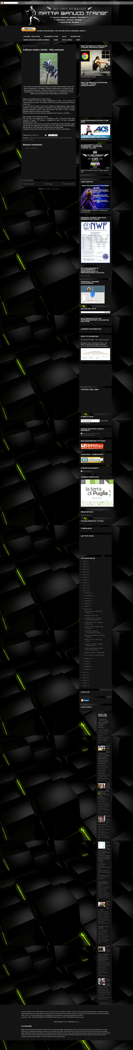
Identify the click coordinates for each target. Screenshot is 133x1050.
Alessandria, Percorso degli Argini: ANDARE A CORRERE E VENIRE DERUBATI (103, 723)
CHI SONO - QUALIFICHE (31, 36)
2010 (84, 683)
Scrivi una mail (85, 276)
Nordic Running (67, 138)
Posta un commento (31, 148)
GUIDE (56, 40)
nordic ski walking (28, 140)
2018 (84, 582)
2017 (84, 585)
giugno (87, 609)
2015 (84, 590)
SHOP (78, 40)
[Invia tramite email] (49, 135)
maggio (87, 658)
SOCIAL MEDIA (67, 40)
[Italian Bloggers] (86, 471)
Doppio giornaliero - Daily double (94, 652)
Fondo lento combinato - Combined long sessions (92, 631)
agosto (87, 603)
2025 (84, 564)
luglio (86, 606)
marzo (87, 663)
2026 (84, 561)
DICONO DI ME (75, 36)
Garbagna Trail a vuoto (91, 615)
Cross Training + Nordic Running (94, 655)
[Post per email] (45, 135)
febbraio (87, 666)
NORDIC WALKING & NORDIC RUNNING (36, 40)
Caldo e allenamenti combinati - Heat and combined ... (94, 649)
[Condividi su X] (53, 135)
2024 (84, 567)
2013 (84, 675)
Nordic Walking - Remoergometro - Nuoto (103, 883)
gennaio (87, 669)
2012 (84, 677)
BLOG (64, 36)
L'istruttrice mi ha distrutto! (103, 927)
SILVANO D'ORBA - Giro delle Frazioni (95, 340)
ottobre (87, 598)
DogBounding (32, 138)
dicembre (88, 593)
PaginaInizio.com (86, 515)
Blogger (77, 1021)
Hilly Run (39, 138)
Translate (87, 423)
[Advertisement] (48, 166)
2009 (84, 685)
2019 (84, 580)
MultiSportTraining (57, 138)
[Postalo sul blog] (51, 135)
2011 (84, 680)
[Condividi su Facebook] (55, 135)
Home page (49, 184)
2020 (84, 577)
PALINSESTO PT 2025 (51, 36)
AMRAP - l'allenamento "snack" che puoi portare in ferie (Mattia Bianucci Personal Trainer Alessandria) (104, 953)
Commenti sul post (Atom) (51, 189)
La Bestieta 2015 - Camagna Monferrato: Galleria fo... (93, 619)
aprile (86, 661)
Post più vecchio (69, 184)
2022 (84, 572)
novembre (88, 595)
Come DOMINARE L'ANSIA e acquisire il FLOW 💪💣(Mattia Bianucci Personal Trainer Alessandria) (104, 790)
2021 (84, 574)
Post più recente (28, 184)
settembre (88, 601)
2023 (84, 569)
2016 (84, 588)
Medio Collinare (47, 138)
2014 (84, 672)
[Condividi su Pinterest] (57, 135)
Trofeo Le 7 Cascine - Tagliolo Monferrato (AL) (93, 644)
